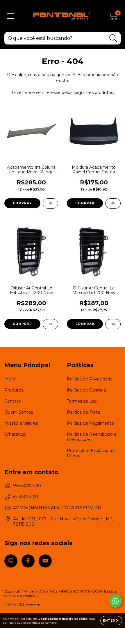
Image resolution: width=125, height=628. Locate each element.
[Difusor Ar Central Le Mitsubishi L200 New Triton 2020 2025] (113, 324)
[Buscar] (113, 38)
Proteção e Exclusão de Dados (91, 453)
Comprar (22, 203)
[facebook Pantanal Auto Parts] (28, 560)
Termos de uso (82, 401)
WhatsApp (15, 434)
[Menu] (10, 16)
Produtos (13, 390)
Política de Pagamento (90, 423)
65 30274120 (25, 496)
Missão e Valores (21, 423)
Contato (12, 401)
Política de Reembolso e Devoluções (92, 437)
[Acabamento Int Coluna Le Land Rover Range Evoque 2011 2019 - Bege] (50, 203)
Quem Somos (18, 412)
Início (9, 379)
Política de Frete (83, 412)
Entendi (111, 620)
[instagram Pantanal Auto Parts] (10, 560)
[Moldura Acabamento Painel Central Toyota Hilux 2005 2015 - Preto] (113, 203)
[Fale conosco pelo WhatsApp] (115, 601)
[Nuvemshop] (22, 605)
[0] (113, 17)
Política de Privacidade (90, 379)
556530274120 (27, 485)
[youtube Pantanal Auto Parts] (45, 560)
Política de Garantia (86, 390)
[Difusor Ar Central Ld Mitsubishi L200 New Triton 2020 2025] (50, 324)
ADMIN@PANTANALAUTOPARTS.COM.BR (57, 507)
